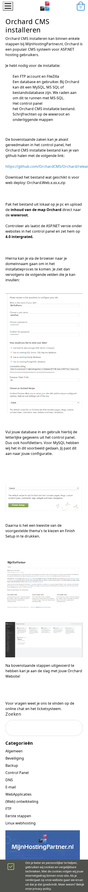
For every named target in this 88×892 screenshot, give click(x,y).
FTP (8, 808)
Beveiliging (14, 758)
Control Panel (17, 772)
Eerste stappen (18, 815)
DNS (9, 779)
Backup (11, 765)
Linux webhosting (20, 823)
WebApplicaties (18, 794)
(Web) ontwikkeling (21, 801)
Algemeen (14, 751)
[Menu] (8, 6)
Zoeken (13, 714)
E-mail (10, 787)
